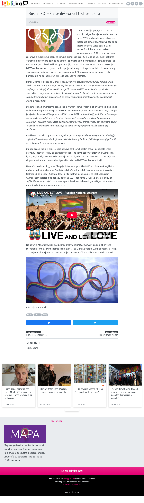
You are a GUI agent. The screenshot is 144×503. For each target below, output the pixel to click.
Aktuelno (111, 22)
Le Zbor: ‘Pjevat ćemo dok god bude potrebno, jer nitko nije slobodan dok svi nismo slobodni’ (124, 393)
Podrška (66, 485)
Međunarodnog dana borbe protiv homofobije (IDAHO (64, 245)
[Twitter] (136, 3)
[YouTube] (128, 3)
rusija (37, 315)
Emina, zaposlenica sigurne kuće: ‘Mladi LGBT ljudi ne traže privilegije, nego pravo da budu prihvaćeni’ (18, 393)
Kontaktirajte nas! (72, 470)
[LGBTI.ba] (14, 3)
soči (45, 315)
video (103, 107)
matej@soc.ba (69, 479)
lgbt (29, 315)
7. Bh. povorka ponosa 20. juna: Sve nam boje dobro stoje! (89, 390)
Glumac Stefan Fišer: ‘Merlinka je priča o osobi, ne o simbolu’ (54, 390)
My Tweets (56, 421)
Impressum (76, 485)
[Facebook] (132, 3)
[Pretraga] (141, 3)
